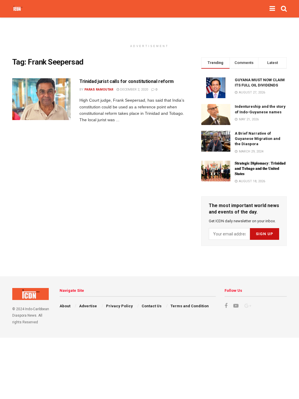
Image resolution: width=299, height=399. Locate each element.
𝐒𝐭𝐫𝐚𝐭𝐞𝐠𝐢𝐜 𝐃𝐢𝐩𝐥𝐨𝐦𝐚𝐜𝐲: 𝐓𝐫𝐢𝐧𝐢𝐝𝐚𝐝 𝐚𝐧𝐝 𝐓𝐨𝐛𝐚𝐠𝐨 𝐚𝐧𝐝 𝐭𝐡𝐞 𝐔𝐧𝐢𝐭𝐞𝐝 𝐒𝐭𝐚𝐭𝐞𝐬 (260, 168)
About (65, 306)
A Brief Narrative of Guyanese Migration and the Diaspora (257, 138)
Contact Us (151, 306)
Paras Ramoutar (98, 89)
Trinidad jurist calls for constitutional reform (126, 81)
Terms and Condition (190, 306)
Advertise (88, 306)
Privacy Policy (119, 306)
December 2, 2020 (133, 89)
